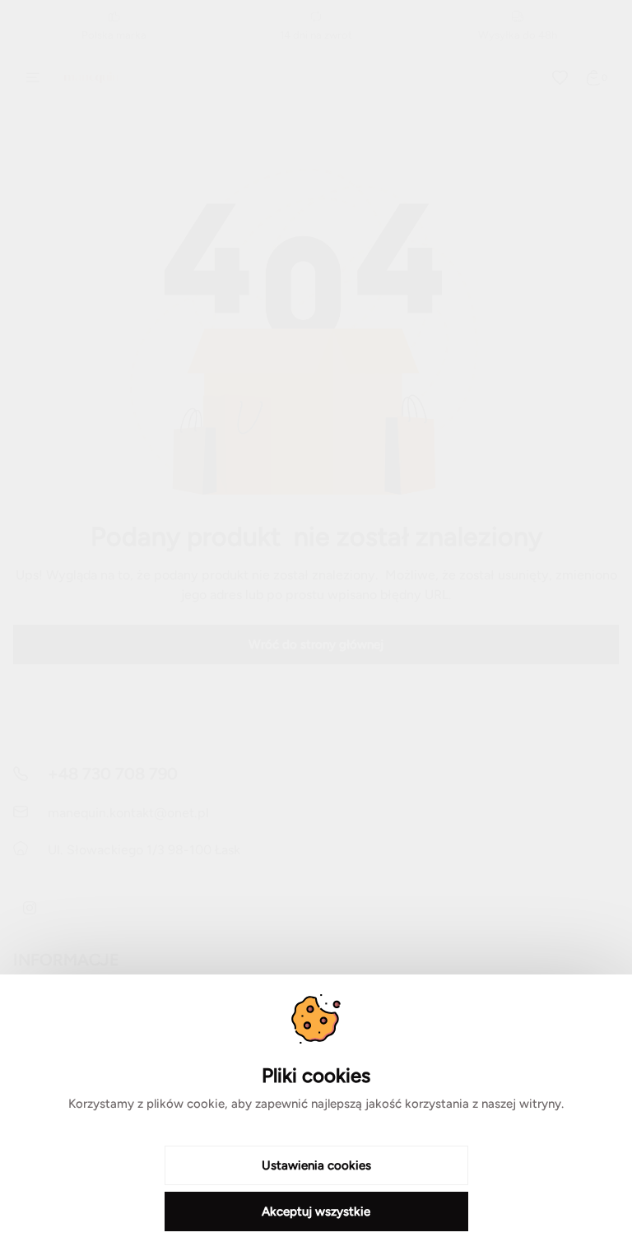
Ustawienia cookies (316, 1165)
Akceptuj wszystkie (316, 1211)
